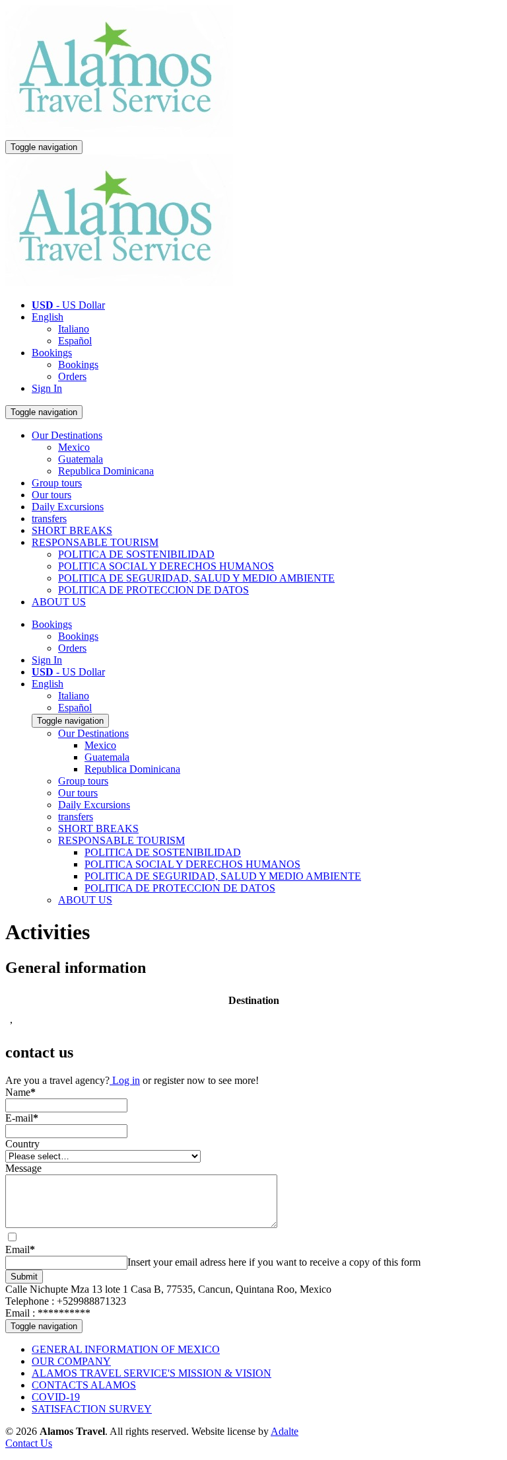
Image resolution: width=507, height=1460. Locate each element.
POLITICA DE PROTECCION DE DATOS (153, 590)
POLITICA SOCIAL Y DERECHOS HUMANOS (166, 566)
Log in (125, 1080)
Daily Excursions (68, 506)
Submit (24, 1277)
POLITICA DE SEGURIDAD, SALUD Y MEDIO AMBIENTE (196, 578)
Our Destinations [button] (67, 435)
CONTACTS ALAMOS (84, 1385)
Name (20, 1092)
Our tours (51, 494)
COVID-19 (56, 1396)
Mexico (74, 447)
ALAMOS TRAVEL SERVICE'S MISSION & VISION (151, 1373)
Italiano (73, 328)
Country (22, 1143)
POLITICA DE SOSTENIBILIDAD (136, 554)
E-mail (21, 1118)
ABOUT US (59, 601)
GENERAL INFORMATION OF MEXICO (126, 1349)
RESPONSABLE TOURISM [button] (95, 542)
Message (23, 1168)
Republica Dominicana (106, 471)
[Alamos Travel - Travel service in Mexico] (119, 133)
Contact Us (28, 1443)
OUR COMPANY (71, 1361)
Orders (72, 376)
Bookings (52, 352)
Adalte (284, 1431)
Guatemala (80, 459)
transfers (49, 518)
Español (75, 340)
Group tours (57, 482)
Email (20, 1249)
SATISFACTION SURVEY (92, 1408)
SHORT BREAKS (72, 530)
